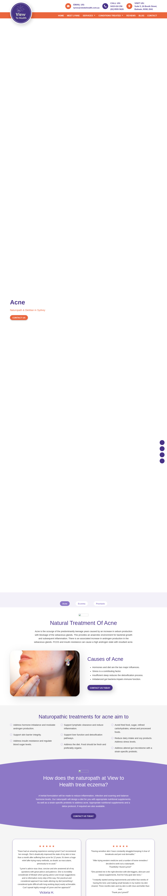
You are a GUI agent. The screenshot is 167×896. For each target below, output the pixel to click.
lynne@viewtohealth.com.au (86, 8)
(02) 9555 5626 (117, 9)
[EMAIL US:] (68, 6)
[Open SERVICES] (94, 15)
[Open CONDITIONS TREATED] (122, 15)
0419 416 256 (116, 6)
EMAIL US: (79, 4)
